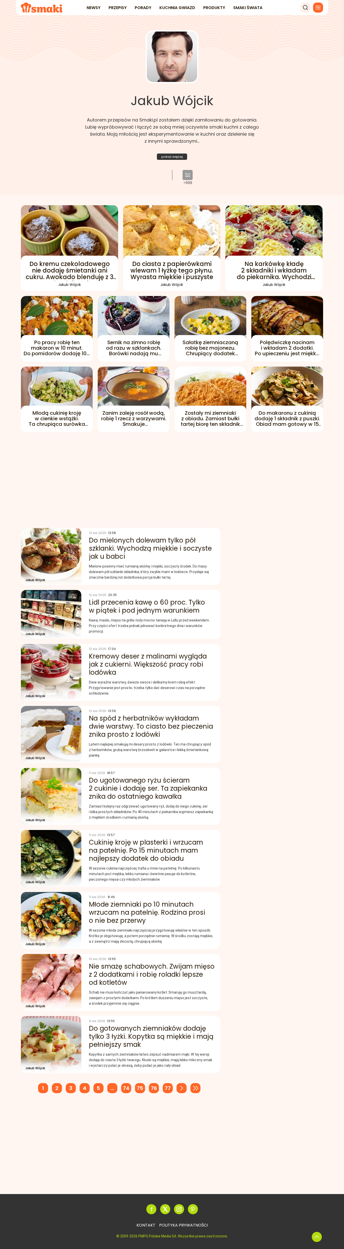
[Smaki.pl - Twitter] (165, 1209)
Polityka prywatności (183, 1225)
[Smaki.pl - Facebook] (151, 1209)
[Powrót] (317, 1237)
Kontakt (145, 1225)
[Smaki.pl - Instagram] (179, 1209)
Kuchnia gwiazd (177, 8)
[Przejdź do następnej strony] (182, 1088)
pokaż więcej (172, 156)
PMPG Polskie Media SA (157, 1236)
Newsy (93, 8)
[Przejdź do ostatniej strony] (195, 1088)
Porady (143, 8)
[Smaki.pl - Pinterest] (193, 1209)
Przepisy (118, 8)
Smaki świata (247, 8)
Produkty (214, 8)
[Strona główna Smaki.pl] (41, 7)
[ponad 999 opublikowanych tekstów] (188, 175)
